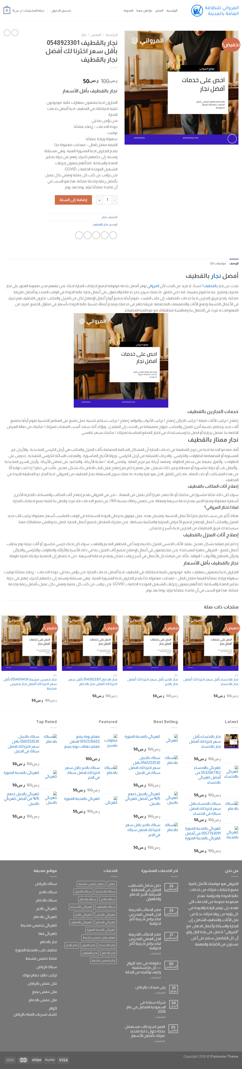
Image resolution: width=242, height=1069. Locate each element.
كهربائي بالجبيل (105, 914)
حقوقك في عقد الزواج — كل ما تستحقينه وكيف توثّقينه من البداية (143, 967)
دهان (111, 884)
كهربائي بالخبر (83, 914)
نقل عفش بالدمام (43, 1000)
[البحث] (182, 10)
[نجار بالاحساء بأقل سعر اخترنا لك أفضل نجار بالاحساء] (210, 643)
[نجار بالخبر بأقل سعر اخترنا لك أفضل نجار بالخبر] (150, 643)
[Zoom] (232, 138)
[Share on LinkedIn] (79, 235)
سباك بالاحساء (105, 891)
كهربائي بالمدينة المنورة (101, 929)
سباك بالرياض (46, 884)
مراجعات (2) (218, 263)
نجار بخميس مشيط (103, 960)
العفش (96, 35)
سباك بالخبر (108, 899)
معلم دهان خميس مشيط (99, 937)
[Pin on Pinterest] (87, 235)
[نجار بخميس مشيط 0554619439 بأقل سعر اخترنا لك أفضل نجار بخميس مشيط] (29, 643)
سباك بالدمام (88, 899)
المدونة (128, 10)
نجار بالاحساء (107, 945)
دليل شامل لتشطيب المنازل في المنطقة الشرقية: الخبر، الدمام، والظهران (144, 892)
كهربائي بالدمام (105, 922)
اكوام (53, 1008)
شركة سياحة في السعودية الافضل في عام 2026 (146, 1006)
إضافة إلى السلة (73, 200)
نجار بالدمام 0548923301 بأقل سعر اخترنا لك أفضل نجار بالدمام (92, 681)
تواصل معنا (144, 10)
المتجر (159, 10)
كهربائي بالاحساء (81, 907)
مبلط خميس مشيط (41, 958)
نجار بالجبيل (88, 945)
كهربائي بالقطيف (81, 922)
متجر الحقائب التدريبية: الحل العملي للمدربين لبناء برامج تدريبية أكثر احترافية (144, 916)
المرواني (153, 286)
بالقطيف (211, 286)
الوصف (233, 263)
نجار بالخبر (71, 945)
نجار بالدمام (108, 953)
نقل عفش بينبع (44, 992)
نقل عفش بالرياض (42, 983)
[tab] (233, 263)
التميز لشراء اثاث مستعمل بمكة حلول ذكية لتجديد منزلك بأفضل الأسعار (145, 1031)
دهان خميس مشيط (91, 884)
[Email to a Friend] (96, 235)
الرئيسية (171, 10)
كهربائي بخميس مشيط (38, 925)
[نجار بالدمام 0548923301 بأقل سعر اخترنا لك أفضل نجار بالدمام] (89, 643)
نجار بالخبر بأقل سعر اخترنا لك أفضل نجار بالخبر (152, 681)
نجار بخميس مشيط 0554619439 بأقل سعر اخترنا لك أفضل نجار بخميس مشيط (30, 683)
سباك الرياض (46, 967)
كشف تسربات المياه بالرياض (35, 1014)
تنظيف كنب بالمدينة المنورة (36, 950)
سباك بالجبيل (83, 891)
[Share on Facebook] (113, 235)
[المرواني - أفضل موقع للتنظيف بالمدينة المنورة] (214, 11)
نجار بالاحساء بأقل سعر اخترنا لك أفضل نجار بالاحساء (210, 681)
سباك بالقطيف (105, 907)
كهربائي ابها (48, 933)
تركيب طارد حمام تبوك (40, 975)
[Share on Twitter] (104, 235)
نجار (83, 35)
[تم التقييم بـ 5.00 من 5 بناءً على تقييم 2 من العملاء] (80, 74)
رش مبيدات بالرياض (150, 987)
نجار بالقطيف (100, 224)
